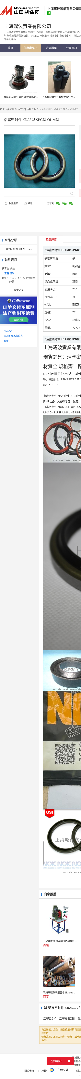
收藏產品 (13, 203)
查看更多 (18, 290)
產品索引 (8, 330)
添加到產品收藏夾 (13, 336)
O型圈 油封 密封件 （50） (20, 249)
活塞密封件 (50, 1018)
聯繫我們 (46, 1070)
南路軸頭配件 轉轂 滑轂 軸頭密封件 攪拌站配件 (28, 97)
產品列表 (12, 109)
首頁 (2, 109)
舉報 (30, 203)
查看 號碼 (9, 273)
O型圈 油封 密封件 (29, 109)
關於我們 (29, 1070)
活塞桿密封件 (67, 1018)
